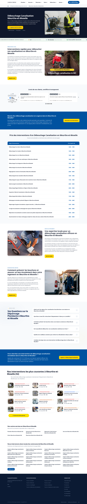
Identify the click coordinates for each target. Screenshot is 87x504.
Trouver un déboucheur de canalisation (33, 487)
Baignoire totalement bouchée (71, 409)
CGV (78, 502)
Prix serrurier (66, 484)
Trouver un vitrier (47, 482)
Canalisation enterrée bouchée (71, 393)
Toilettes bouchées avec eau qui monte (71, 401)
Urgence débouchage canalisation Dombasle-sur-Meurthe (71, 461)
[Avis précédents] (18, 97)
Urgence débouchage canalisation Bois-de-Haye (34, 453)
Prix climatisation (67, 493)
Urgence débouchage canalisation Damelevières (34, 461)
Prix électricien (66, 487)
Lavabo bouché (42, 385)
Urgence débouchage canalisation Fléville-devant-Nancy (71, 465)
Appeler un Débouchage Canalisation (69, 357)
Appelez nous (12, 78)
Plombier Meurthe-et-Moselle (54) (15, 431)
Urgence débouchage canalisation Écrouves (34, 465)
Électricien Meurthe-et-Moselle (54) (34, 435)
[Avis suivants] (78, 97)
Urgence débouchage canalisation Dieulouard (52, 461)
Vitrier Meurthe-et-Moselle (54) (15, 435)
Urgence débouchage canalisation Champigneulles (16, 457)
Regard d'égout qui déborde (45, 393)
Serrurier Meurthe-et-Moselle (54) (70, 431)
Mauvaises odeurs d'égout (70, 385)
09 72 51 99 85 (49, 256)
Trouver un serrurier (47, 480)
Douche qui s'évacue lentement (21, 393)
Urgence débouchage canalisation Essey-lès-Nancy (52, 465)
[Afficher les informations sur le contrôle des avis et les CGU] (16, 99)
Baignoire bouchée (43, 401)
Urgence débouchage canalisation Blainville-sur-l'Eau (71, 450)
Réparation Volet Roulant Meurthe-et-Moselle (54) (50, 432)
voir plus (22, 97)
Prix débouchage (67, 495)
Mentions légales (64, 502)
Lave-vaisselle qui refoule (45, 409)
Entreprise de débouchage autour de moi (18, 6)
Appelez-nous (12, 295)
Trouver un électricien (30, 482)
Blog (8, 484)
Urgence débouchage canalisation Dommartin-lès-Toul (16, 465)
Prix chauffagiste (67, 491)
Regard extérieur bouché (20, 401)
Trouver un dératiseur (48, 484)
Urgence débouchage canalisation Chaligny (71, 453)
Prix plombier (66, 482)
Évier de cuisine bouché (19, 409)
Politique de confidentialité (72, 502)
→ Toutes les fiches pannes (19, 415)
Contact (9, 486)
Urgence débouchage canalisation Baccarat (52, 450)
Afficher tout (11, 469)
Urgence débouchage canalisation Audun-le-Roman (34, 450)
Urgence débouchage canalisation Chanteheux (34, 457)
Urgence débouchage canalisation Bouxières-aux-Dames (52, 453)
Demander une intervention (71, 120)
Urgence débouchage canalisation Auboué (16, 450)
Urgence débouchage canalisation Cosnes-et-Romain (71, 457)
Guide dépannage (67, 480)
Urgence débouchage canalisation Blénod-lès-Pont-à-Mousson (16, 453)
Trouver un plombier (30, 480)
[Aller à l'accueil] (12, 2)
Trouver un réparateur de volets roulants (51, 487)
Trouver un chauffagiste (30, 484)
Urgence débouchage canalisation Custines (16, 461)
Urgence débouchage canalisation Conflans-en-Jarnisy (52, 457)
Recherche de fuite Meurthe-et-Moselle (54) (33, 432)
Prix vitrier (66, 489)
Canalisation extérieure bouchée (21, 385)
